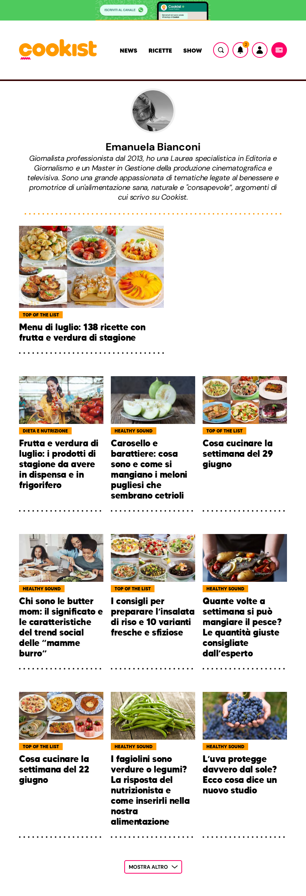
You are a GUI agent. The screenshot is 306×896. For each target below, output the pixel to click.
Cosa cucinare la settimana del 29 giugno (238, 454)
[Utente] (260, 50)
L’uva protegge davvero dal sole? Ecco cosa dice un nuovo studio (240, 775)
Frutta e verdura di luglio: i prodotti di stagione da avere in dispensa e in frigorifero (59, 464)
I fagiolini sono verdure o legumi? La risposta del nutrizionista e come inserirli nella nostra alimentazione (150, 790)
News (128, 50)
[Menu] (279, 50)
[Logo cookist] (58, 50)
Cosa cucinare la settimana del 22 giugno (54, 770)
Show (192, 50)
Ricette (160, 50)
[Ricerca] (221, 50)
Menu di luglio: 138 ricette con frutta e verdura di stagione (82, 332)
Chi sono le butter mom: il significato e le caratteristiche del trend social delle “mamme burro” (61, 627)
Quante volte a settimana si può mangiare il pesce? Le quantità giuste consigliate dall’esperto (242, 627)
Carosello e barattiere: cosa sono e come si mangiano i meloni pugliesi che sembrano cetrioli (149, 469)
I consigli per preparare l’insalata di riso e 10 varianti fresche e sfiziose (152, 617)
